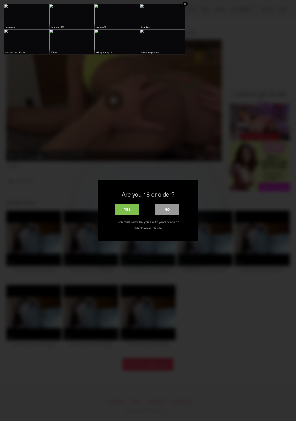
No (167, 209)
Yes (127, 209)
